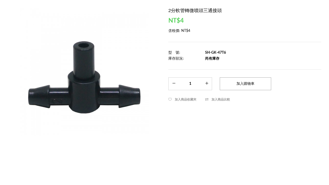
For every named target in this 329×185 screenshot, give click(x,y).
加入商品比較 (221, 99)
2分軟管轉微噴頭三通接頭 (195, 10)
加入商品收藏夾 (185, 99)
